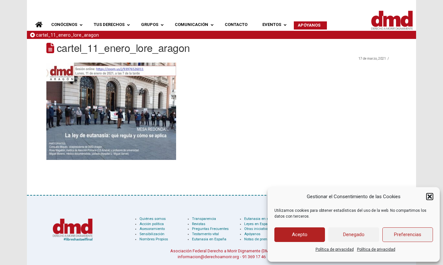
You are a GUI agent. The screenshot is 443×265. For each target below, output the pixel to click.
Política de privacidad (335, 249)
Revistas (198, 224)
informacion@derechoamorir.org (208, 256)
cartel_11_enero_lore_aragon (67, 35)
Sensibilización (151, 234)
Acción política (151, 224)
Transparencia (204, 219)
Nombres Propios (153, 239)
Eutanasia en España (209, 239)
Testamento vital (205, 234)
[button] (429, 196)
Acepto (299, 234)
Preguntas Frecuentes (210, 229)
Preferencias (407, 234)
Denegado (354, 234)
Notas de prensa (257, 239)
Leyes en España (258, 224)
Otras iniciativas (257, 229)
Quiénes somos (152, 219)
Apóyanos (252, 234)
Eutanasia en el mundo (263, 219)
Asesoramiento (152, 229)
